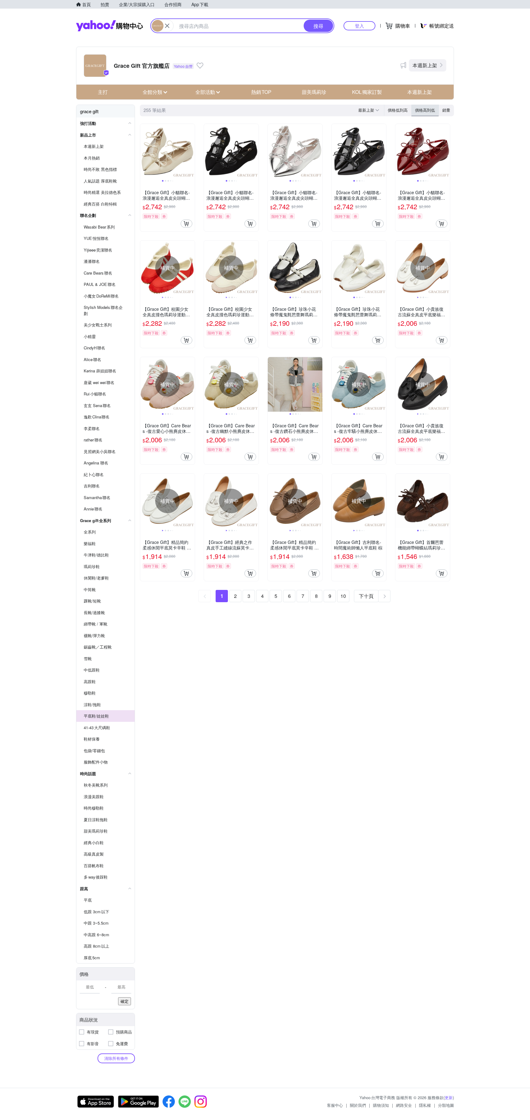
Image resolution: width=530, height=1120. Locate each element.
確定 (125, 1001)
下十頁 (366, 595)
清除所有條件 (116, 1058)
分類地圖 (446, 1105)
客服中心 (335, 1105)
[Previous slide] (144, 151)
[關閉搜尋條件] (167, 25)
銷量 (446, 110)
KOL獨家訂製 (367, 91)
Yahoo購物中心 (109, 25)
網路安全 (404, 1105)
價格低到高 (398, 110)
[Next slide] (191, 151)
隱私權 (425, 1105)
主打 (103, 91)
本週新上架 (425, 65)
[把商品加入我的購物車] (186, 224)
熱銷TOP (261, 91)
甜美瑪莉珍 (314, 91)
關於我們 (358, 1105)
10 (343, 595)
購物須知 (381, 1105)
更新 (449, 1097)
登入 (359, 25)
